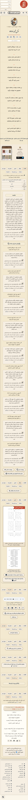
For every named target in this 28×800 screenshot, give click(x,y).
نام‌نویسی (20, 750)
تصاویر (15, 168)
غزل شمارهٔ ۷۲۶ (14, 31)
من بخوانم (14, 617)
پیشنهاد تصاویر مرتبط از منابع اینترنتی (15, 575)
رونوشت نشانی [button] (9, 469)
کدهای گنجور (7, 764)
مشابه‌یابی (21, 775)
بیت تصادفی (21, 766)
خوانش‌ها (10, 168)
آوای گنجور (8, 775)
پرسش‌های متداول (19, 786)
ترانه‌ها (20, 172)
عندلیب (8, 603)
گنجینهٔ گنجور (7, 771)
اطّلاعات (24, 168)
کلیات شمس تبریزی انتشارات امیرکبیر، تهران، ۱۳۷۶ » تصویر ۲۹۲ (14, 570)
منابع (9, 787)
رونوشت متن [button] (21, 469)
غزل (12, 184)
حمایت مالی (21, 790)
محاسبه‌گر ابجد (7, 773)
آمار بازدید (8, 785)
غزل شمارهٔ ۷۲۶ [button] (18, 603)
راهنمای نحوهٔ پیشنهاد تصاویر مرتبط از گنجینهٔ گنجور (14, 579)
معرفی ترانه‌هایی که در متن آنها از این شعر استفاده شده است (14, 665)
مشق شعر (4, 168)
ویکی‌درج (12, 186)
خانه (22, 764)
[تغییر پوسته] (3, 796)
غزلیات (9, 27)
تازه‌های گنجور (20, 777)
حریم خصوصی (7, 791)
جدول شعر (21, 767)
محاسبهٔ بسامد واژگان (15, 490)
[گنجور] (24, 4)
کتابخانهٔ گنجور (7, 769)
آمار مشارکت (7, 784)
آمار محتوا (21, 791)
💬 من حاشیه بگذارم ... (12, 702)
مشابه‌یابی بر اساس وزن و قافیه (15, 648)
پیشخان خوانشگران (6, 777)
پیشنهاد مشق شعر (14, 633)
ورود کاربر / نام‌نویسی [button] (15, 13)
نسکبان (8, 781)
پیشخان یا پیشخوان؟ (6, 779)
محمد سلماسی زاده (19, 707)
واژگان (20, 168)
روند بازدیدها (14, 172)
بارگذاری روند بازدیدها (14, 683)
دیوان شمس (15, 27)
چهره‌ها (21, 788)
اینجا (11, 604)
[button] (26, 12)
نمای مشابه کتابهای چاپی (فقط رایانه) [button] (15, 473)
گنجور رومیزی (7, 766)
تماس (9, 789)
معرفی (22, 784)
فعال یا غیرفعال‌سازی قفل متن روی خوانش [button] (15, 613)
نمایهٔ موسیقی (20, 771)
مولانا (20, 27)
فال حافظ (21, 769)
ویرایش (6, 236)
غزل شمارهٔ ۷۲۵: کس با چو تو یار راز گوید (6, 139)
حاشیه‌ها (8, 172)
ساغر (9, 767)
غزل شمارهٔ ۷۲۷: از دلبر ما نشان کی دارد (21, 139)
